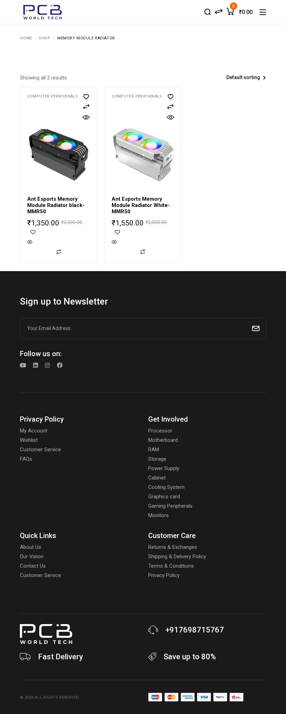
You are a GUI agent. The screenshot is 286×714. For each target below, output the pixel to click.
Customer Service (40, 449)
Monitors (158, 515)
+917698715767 (194, 629)
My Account (33, 431)
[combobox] (227, 77)
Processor (160, 431)
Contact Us (33, 566)
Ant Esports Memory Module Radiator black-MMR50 (55, 205)
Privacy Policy (164, 575)
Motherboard (163, 440)
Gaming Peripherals (170, 506)
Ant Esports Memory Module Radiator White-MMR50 (141, 205)
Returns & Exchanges (172, 547)
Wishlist (29, 440)
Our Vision (32, 556)
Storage (157, 459)
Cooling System (166, 487)
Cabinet (157, 478)
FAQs (26, 459)
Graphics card (164, 496)
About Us (30, 547)
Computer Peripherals (52, 96)
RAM (153, 449)
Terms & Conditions (171, 566)
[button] (86, 96)
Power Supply (163, 468)
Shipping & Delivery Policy (177, 556)
